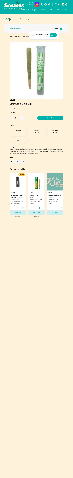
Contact (64, 10)
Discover (41, 10)
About (49, 10)
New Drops (32, 10)
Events (57, 10)
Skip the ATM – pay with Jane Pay (30, 4)
